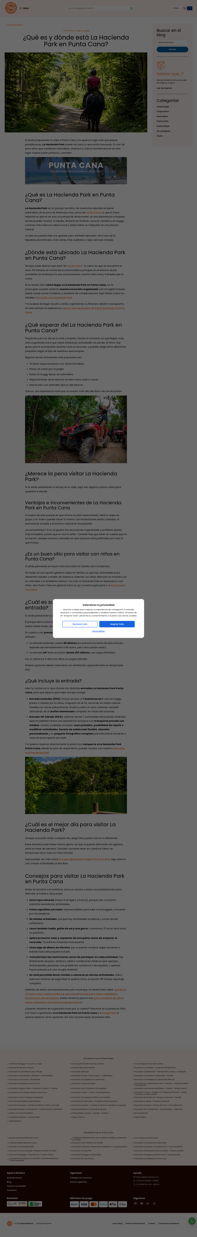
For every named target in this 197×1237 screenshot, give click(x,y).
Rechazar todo (80, 624)
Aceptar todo (117, 624)
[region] (98, 618)
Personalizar (98, 631)
